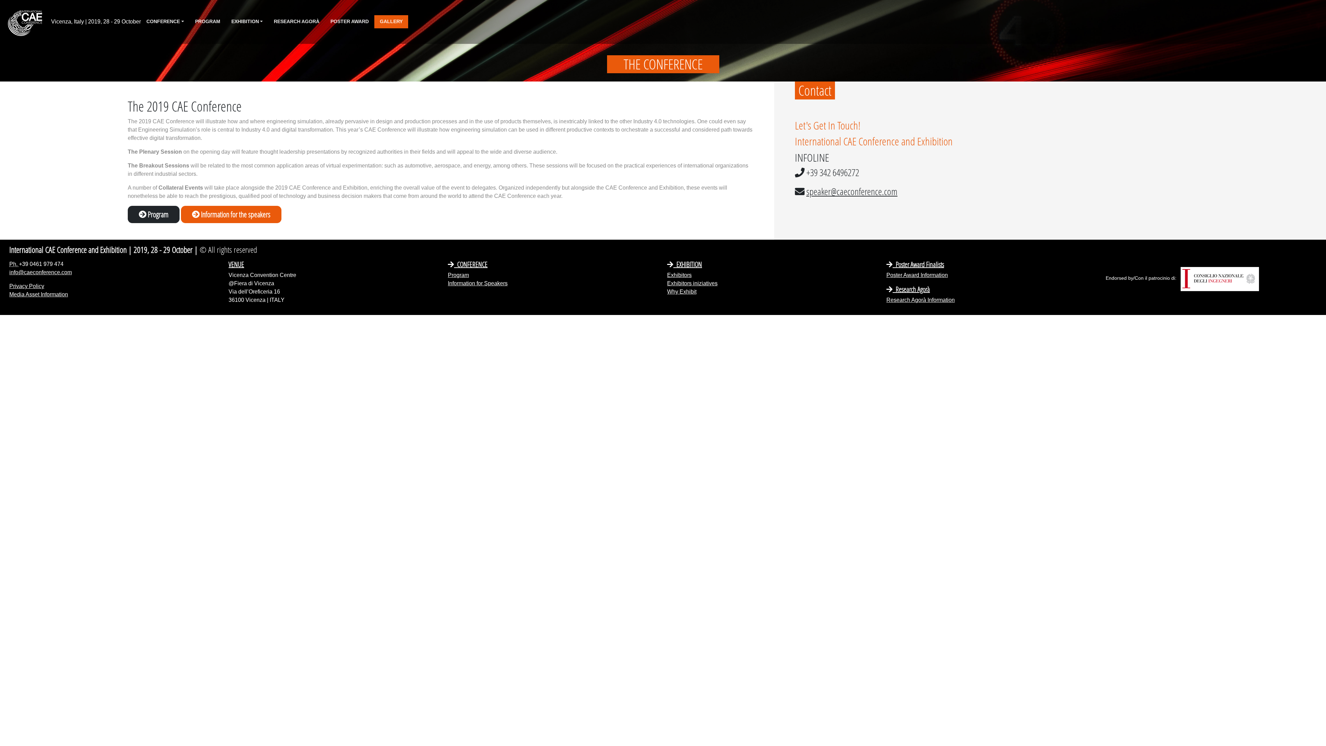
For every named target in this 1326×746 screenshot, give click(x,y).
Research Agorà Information (920, 300)
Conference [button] (163, 21)
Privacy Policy (26, 286)
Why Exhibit (681, 292)
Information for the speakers (235, 214)
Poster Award (349, 21)
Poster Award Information (917, 275)
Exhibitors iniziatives (692, 283)
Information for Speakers (478, 283)
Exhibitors (679, 275)
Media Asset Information (38, 294)
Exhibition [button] (245, 21)
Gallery (391, 21)
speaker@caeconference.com (851, 191)
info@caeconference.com (40, 272)
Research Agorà (296, 21)
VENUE (236, 264)
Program (207, 21)
